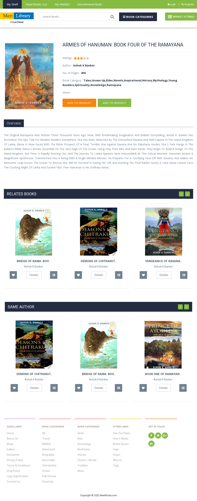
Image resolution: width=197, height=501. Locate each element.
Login (172, 4)
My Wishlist (62, 4)
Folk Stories (49, 476)
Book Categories (139, 17)
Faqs (116, 449)
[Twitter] (158, 435)
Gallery (11, 449)
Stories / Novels (87, 460)
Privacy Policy (15, 460)
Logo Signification (17, 476)
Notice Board (121, 444)
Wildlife (46, 444)
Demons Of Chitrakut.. (98, 261)
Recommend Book (90, 4)
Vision (116, 454)
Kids (80, 438)
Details (34, 275)
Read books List (36, 4)
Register (189, 4)
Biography (48, 454)
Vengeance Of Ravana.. (163, 261)
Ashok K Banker (33, 266)
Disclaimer (13, 454)
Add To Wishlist (79, 103)
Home (10, 433)
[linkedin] (151, 444)
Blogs (10, 444)
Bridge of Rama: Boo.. (33, 261)
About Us (12, 438)
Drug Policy (13, 470)
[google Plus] (165, 435)
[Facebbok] (151, 435)
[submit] (112, 16)
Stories (82, 454)
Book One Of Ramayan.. (163, 374)
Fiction (46, 470)
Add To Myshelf (114, 103)
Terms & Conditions (18, 465)
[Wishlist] (13, 275)
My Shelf (12, 4)
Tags (116, 465)
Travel (46, 438)
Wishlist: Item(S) (183, 16)
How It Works (121, 438)
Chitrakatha (49, 465)
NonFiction (84, 449)
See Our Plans (121, 433)
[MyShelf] (53, 275)
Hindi (80, 433)
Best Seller (48, 460)
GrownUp (47, 481)
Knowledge (84, 444)
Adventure (48, 449)
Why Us (117, 460)
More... (82, 470)
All (43, 433)
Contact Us (13, 481)
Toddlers (83, 465)
